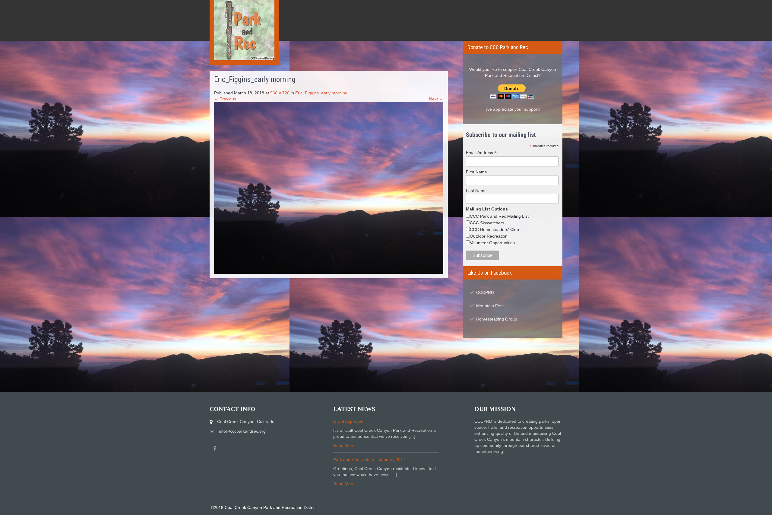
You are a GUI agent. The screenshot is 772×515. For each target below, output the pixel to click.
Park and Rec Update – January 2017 (369, 459)
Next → (436, 98)
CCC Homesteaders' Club (494, 229)
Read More (344, 445)
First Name (476, 171)
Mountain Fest (490, 305)
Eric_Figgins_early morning (321, 92)
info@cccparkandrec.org (242, 431)
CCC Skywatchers (487, 222)
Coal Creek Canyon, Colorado (245, 421)
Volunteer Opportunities (492, 242)
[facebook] (215, 449)
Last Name (476, 190)
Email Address (481, 153)
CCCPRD (485, 292)
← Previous (225, 98)
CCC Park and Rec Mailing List (499, 216)
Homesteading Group (496, 319)
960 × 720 (280, 92)
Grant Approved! (349, 421)
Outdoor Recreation (489, 236)
